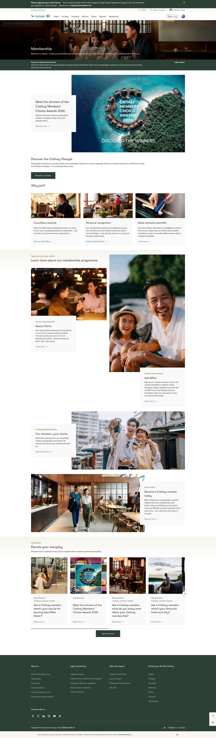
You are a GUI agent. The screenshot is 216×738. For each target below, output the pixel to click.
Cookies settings (76, 692)
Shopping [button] (75, 17)
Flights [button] (56, 17)
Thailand (171, 727)
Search (143, 10)
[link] (128, 113)
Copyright (34, 728)
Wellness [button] (85, 17)
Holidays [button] (65, 17)
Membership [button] (114, 17)
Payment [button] (102, 17)
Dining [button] (93, 17)
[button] (43, 241)
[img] (184, 2)
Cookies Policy (124, 735)
